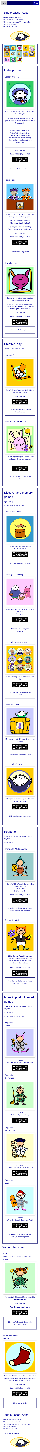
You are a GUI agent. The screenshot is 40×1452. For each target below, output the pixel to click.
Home (4, 3)
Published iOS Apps (12, 1433)
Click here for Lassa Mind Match (20, 755)
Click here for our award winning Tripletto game (20, 411)
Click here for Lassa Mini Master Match (20, 694)
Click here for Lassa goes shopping (20, 630)
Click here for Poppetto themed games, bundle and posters (20, 1236)
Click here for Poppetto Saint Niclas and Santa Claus (20, 1323)
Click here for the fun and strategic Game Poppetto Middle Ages (20, 909)
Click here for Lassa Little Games (20, 816)
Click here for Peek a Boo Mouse (20, 563)
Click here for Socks (20, 1403)
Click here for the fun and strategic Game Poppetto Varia (20, 982)
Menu (36, 3)
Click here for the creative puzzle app (20, 477)
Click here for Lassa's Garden (20, 169)
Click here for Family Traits (20, 330)
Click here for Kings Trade (20, 252)
